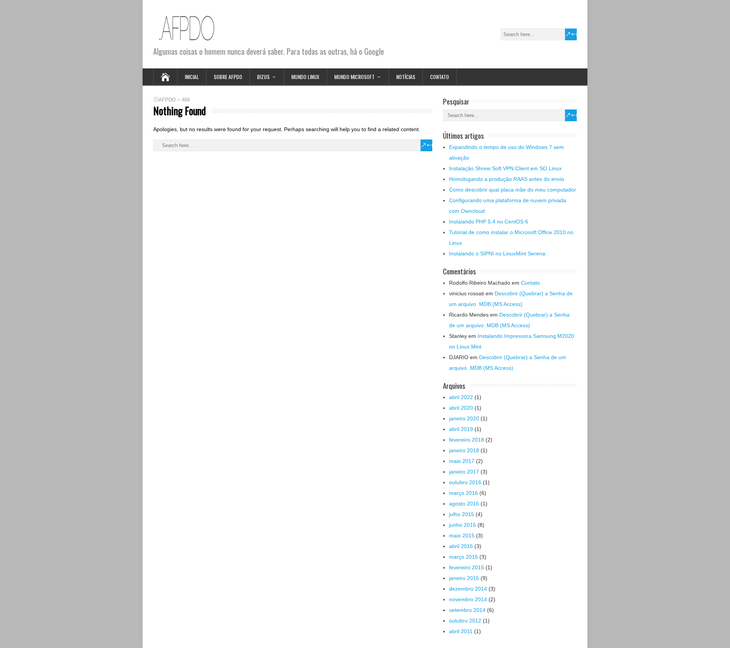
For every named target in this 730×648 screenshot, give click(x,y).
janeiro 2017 (464, 472)
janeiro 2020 (464, 418)
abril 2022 (461, 397)
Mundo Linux (305, 77)
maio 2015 (461, 535)
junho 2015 (462, 525)
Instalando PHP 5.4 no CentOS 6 (488, 222)
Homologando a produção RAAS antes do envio (506, 179)
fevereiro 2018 (466, 440)
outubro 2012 (465, 621)
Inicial (192, 77)
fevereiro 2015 (466, 567)
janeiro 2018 (464, 450)
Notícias (405, 77)
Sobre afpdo (228, 77)
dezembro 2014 (468, 589)
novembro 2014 (468, 599)
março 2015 (463, 557)
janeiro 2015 (464, 578)
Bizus (263, 77)
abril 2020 (461, 408)
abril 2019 (461, 429)
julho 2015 (461, 514)
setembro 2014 (467, 610)
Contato (439, 77)
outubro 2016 (465, 482)
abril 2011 (461, 631)
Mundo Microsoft (354, 77)
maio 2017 (461, 461)
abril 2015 (461, 546)
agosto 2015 (464, 504)
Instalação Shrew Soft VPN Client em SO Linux (505, 168)
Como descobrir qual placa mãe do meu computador (512, 190)
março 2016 (463, 493)
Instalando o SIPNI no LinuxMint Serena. (498, 253)
